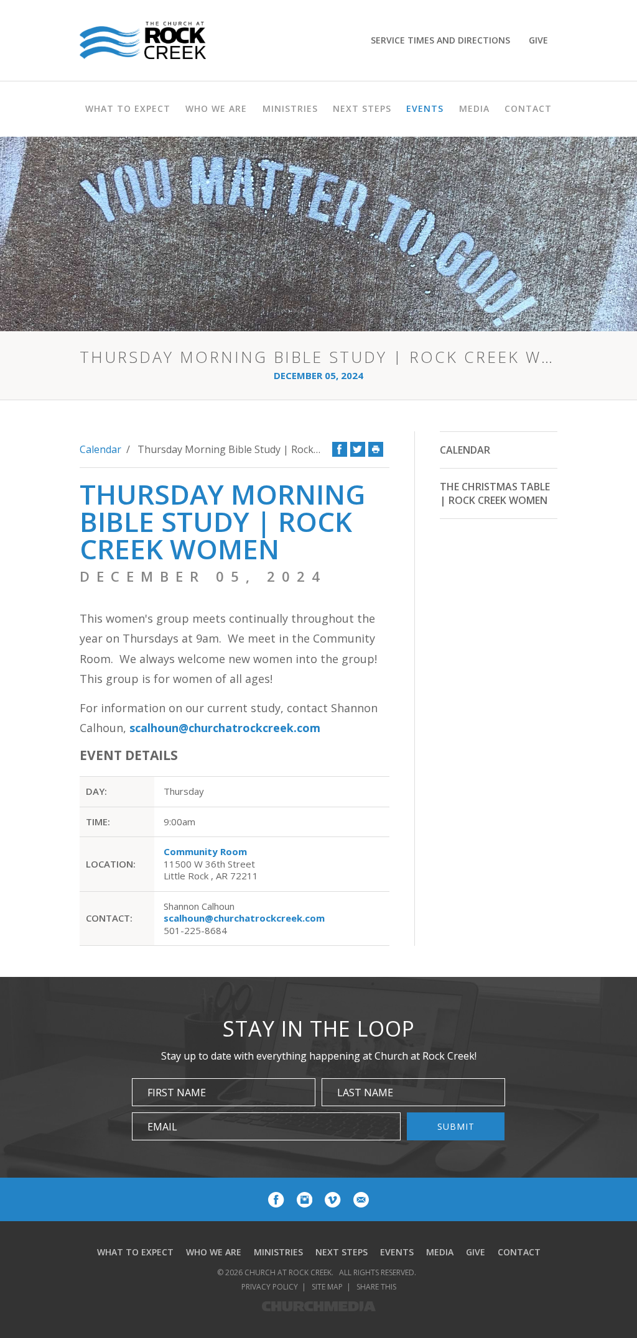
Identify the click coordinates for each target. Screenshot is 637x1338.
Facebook (339, 449)
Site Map (327, 1286)
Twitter (357, 449)
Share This (376, 1286)
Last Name (365, 1092)
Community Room (205, 851)
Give (538, 40)
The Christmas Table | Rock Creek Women (495, 493)
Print (375, 449)
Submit (456, 1126)
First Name (176, 1092)
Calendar (100, 449)
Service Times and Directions (440, 40)
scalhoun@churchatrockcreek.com (224, 727)
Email (162, 1127)
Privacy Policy (269, 1286)
